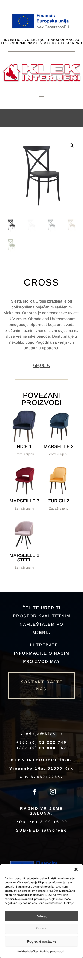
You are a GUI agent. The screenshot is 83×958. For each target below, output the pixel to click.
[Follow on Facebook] (35, 792)
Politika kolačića (27, 951)
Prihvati (41, 916)
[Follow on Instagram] (53, 792)
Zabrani (41, 929)
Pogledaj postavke (41, 941)
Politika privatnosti (52, 951)
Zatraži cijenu (24, 454)
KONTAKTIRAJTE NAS (41, 685)
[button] (76, 869)
